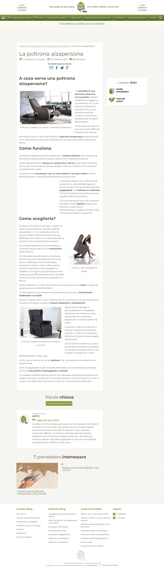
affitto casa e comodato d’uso (95, 514)
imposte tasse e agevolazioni (94, 538)
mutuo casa (86, 542)
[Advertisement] (82, 33)
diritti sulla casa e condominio (95, 534)
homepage (3, 17)
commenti (79, 59)
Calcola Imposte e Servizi (21, 18)
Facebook (121, 514)
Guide (40, 18)
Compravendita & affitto (56, 18)
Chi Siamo (21, 514)
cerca (161, 17)
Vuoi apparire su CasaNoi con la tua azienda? (82, 23)
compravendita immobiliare (94, 530)
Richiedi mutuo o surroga (28, 525)
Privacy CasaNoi (24, 537)
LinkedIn (121, 518)
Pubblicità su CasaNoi (26, 521)
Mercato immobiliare (59, 542)
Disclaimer (21, 533)
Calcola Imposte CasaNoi (28, 518)
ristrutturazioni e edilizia (92, 546)
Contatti (152, 18)
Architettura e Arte (57, 530)
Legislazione (75, 18)
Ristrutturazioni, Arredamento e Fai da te (48, 46)
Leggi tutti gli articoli (47, 420)
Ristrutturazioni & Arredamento (98, 18)
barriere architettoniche (59, 403)
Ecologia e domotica (58, 527)
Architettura (119, 18)
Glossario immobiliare (59, 538)
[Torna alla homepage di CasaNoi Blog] (82, 555)
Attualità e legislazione (59, 534)
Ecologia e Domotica (137, 18)
